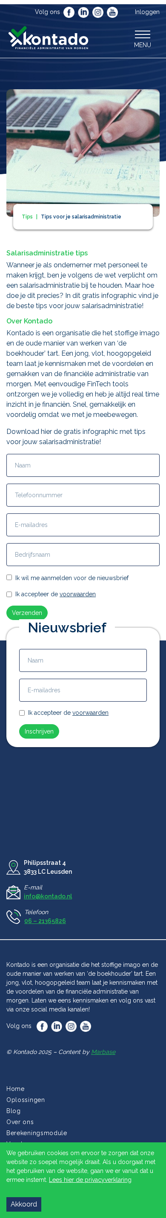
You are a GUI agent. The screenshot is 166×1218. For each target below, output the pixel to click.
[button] (143, 38)
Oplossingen (25, 1099)
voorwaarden (78, 594)
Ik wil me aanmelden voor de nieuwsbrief (72, 578)
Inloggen (147, 11)
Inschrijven (39, 731)
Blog (13, 1111)
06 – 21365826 (45, 921)
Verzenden (27, 612)
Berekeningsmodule (36, 1133)
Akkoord (24, 1204)
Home (15, 1088)
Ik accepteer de (55, 594)
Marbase (103, 1051)
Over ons (20, 1122)
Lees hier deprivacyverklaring (90, 1179)
